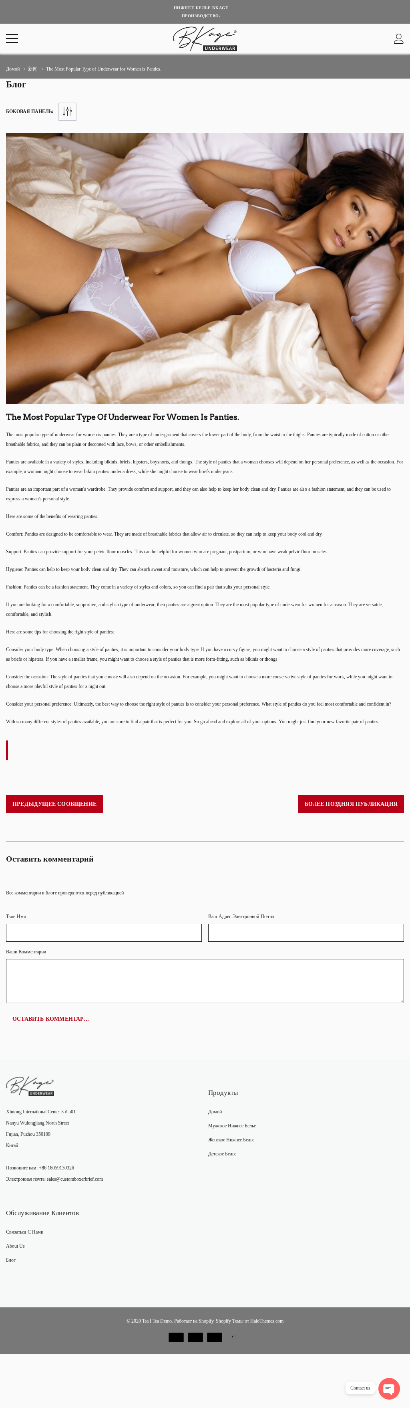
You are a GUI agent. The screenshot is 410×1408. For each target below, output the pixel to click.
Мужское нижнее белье (232, 1126)
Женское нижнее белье (231, 1140)
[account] (399, 38)
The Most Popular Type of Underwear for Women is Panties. (122, 417)
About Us (15, 1246)
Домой (13, 69)
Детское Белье (222, 1154)
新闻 (33, 69)
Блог (11, 1260)
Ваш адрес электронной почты (241, 917)
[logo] (205, 38)
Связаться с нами (24, 1232)
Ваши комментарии (26, 952)
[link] (30, 1085)
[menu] (12, 38)
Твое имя (16, 917)
